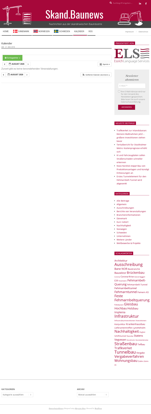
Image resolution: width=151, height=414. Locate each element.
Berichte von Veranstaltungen (131, 211)
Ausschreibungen (125, 207)
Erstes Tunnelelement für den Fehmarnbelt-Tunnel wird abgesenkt (131, 180)
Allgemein (122, 204)
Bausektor (120, 272)
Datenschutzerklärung (56, 408)
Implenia (119, 312)
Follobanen (118, 305)
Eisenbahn (123, 281)
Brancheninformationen (128, 214)
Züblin (140, 361)
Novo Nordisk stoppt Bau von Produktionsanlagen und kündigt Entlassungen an (133, 169)
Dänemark (122, 218)
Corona (117, 277)
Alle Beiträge (123, 200)
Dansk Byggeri (139, 277)
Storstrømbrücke (142, 340)
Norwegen (122, 229)
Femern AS (143, 292)
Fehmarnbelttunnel (125, 288)
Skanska (130, 336)
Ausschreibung (128, 264)
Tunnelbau (125, 352)
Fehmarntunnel (125, 292)
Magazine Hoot (80, 408)
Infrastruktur (126, 316)
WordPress (98, 408)
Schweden (122, 232)
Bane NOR (120, 268)
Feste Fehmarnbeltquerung (132, 297)
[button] (96, 75)
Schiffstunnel (120, 336)
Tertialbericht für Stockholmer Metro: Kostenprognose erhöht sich (132, 148)
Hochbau (120, 308)
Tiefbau (141, 344)
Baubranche (134, 269)
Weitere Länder (124, 239)
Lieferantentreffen (123, 327)
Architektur (120, 260)
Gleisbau (131, 304)
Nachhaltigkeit (124, 225)
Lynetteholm (139, 327)
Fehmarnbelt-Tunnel (137, 284)
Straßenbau (125, 343)
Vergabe (140, 352)
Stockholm (131, 340)
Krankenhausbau (135, 324)
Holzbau (132, 308)
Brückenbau (136, 272)
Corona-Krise (127, 276)
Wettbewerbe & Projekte (129, 243)
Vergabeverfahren (129, 356)
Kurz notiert (122, 222)
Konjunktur (119, 324)
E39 (116, 280)
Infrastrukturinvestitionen (124, 320)
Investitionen (141, 320)
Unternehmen (124, 236)
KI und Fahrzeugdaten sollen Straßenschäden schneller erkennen (131, 159)
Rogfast (142, 332)
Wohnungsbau (125, 360)
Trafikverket (123, 348)
